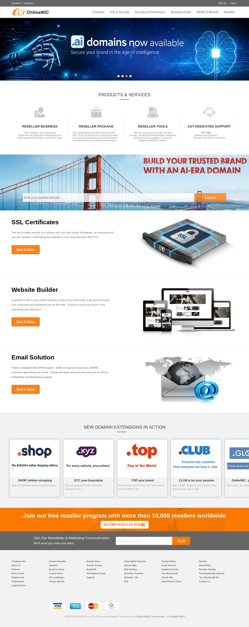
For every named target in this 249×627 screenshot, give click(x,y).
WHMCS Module (207, 12)
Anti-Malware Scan (96, 573)
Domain (203, 561)
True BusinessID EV (209, 577)
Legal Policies (18, 585)
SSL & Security (119, 12)
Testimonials (17, 581)
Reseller (229, 12)
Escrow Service (94, 565)
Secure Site (167, 577)
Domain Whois (169, 561)
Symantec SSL (131, 577)
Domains (98, 12)
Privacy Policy (143, 616)
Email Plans (205, 565)
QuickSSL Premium (133, 573)
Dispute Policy (177, 616)
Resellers (16, 3)
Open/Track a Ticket (171, 581)
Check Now (204, 55)
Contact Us (204, 581)
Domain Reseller (57, 561)
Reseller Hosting (207, 569)
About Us (16, 565)
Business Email (181, 12)
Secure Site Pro (57, 581)
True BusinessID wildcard (211, 573)
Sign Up (222, 3)
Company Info (18, 561)
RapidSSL (92, 569)
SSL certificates (56, 577)
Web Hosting (130, 569)
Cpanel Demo (56, 573)
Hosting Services (170, 569)
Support (90, 577)
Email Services (169, 565)
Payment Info (17, 577)
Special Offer (130, 565)
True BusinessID (170, 573)
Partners (15, 569)
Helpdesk (28, 3)
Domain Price (93, 561)
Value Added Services (135, 561)
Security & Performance (150, 12)
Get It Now (25, 250)
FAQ (126, 581)
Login (233, 3)
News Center (17, 573)
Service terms (157, 616)
